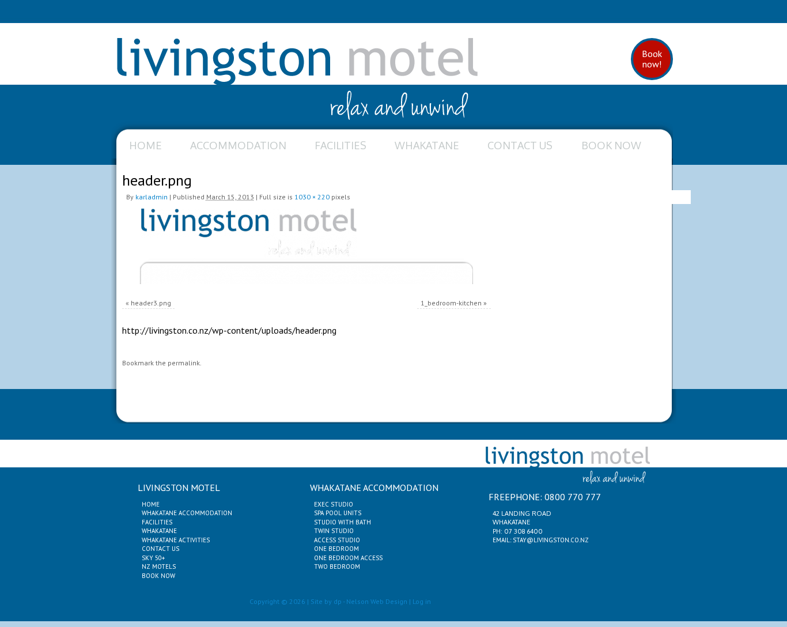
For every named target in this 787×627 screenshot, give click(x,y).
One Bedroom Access (348, 558)
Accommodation (238, 145)
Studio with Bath (342, 522)
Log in (422, 601)
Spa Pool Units (337, 513)
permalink (184, 362)
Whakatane (427, 145)
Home (145, 145)
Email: (503, 540)
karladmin (151, 196)
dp (338, 601)
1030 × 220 (312, 196)
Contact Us (520, 145)
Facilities (340, 145)
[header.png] (306, 246)
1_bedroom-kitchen (451, 303)
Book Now (611, 145)
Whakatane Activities (176, 540)
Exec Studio (333, 504)
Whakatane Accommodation (187, 513)
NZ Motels (159, 566)
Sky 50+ (153, 558)
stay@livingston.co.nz (551, 540)
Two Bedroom (337, 566)
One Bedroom (336, 549)
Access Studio (337, 540)
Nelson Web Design (376, 601)
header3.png (151, 303)
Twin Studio (334, 531)
